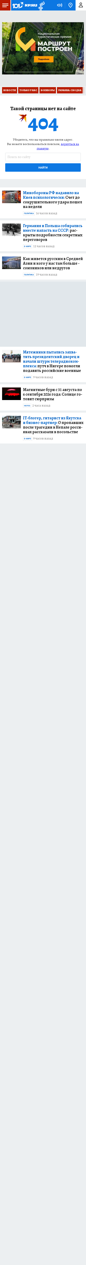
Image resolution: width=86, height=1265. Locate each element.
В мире (27, 246)
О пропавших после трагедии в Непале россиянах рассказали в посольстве (53, 425)
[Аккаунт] (81, 5)
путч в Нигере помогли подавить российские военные (52, 361)
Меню (5, 5)
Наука (27, 406)
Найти (43, 167)
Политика (29, 213)
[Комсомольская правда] (24, 5)
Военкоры (48, 90)
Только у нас (28, 90)
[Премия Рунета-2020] (41, 5)
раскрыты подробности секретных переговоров (52, 233)
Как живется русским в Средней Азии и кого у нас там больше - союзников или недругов (53, 263)
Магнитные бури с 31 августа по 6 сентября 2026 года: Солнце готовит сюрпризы (52, 394)
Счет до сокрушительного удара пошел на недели (52, 200)
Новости (9, 90)
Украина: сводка (69, 90)
